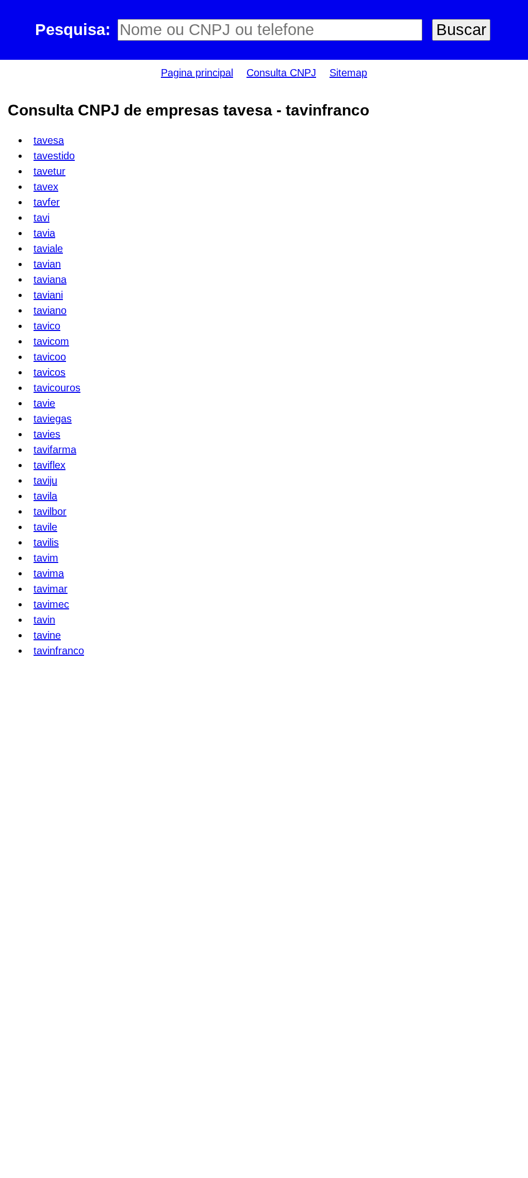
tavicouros (57, 387)
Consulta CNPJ (281, 72)
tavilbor (50, 511)
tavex (46, 186)
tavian (47, 264)
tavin (44, 619)
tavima (49, 573)
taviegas (53, 418)
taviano (50, 310)
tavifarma (55, 449)
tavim (46, 557)
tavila (45, 496)
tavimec (51, 604)
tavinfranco (59, 650)
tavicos (49, 372)
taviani (48, 295)
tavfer (47, 202)
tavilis (46, 542)
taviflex (49, 465)
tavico (47, 325)
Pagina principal (197, 72)
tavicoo (50, 356)
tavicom (51, 341)
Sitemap (348, 72)
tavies (47, 434)
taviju (45, 480)
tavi (42, 217)
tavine (47, 635)
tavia (44, 233)
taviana (50, 279)
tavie (44, 403)
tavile (45, 527)
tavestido (54, 155)
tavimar (51, 588)
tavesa (49, 140)
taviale (48, 248)
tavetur (49, 171)
